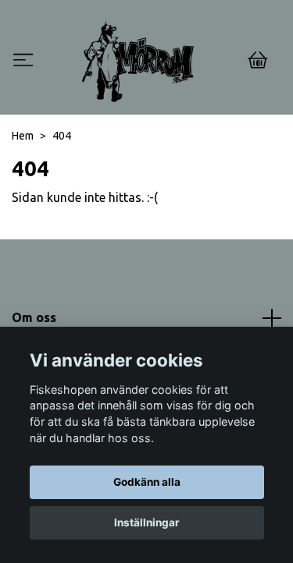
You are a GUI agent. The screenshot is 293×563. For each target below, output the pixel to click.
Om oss (34, 317)
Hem (23, 135)
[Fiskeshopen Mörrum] (137, 61)
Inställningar (147, 522)
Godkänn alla (146, 482)
